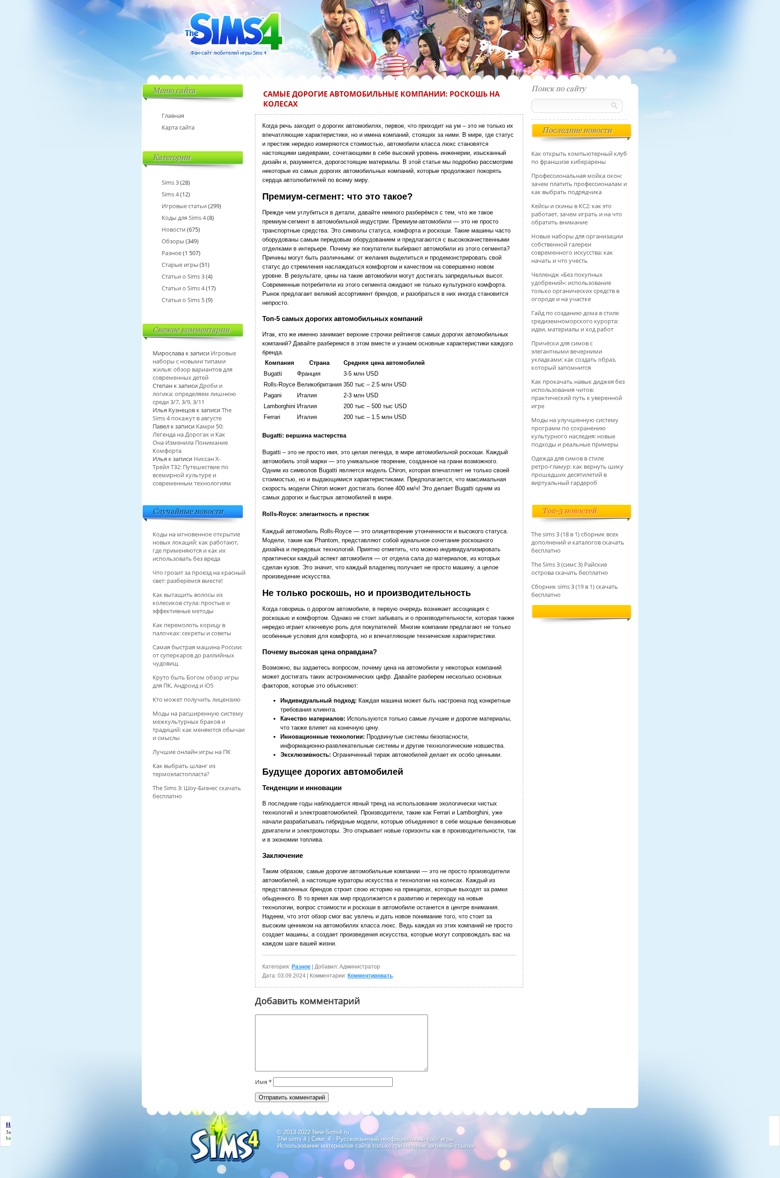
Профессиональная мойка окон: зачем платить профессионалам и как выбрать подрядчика (579, 184)
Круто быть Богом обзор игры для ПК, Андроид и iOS (196, 681)
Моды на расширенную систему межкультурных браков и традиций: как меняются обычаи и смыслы (199, 725)
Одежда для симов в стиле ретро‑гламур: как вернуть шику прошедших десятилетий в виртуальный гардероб (577, 470)
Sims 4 (170, 194)
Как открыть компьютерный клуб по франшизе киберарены (579, 157)
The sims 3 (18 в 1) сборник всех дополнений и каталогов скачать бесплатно (577, 542)
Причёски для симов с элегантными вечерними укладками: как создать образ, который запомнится (573, 355)
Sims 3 (170, 182)
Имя (263, 1082)
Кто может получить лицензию (197, 699)
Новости (174, 229)
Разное (301, 967)
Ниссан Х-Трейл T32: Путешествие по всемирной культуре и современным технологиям (192, 471)
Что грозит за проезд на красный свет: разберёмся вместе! (199, 576)
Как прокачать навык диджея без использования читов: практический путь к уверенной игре (578, 393)
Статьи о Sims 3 (183, 276)
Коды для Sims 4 (184, 218)
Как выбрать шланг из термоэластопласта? (184, 770)
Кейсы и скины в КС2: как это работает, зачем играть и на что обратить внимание (576, 214)
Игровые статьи (184, 206)
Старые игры (180, 265)
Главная (173, 116)
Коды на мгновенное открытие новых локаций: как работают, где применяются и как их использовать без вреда (196, 546)
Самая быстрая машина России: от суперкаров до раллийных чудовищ (197, 655)
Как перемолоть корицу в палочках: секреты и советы (192, 629)
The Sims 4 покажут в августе (192, 414)
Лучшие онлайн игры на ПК (192, 752)
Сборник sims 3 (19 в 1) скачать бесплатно (574, 590)
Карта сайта (178, 127)
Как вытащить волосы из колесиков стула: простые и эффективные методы (191, 603)
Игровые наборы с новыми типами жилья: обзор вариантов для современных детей (194, 365)
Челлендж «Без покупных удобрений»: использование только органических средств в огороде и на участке (575, 286)
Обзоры (173, 241)
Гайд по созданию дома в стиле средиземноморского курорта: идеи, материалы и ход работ (575, 321)
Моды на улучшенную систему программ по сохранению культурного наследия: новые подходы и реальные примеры (574, 432)
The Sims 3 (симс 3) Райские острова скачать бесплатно (569, 568)
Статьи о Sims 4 (183, 288)
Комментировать (370, 976)
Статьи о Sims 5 (183, 300)
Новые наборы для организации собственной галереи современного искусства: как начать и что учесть (577, 248)
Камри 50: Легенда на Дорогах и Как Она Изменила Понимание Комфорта (190, 438)
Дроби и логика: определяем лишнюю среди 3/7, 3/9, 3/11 (194, 394)
